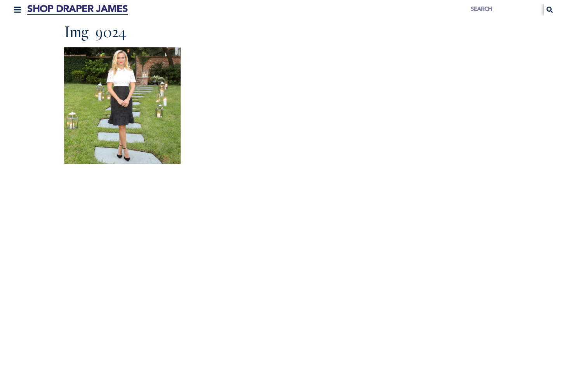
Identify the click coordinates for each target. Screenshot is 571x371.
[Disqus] (285, 269)
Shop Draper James (77, 9)
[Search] (549, 10)
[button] (17, 10)
